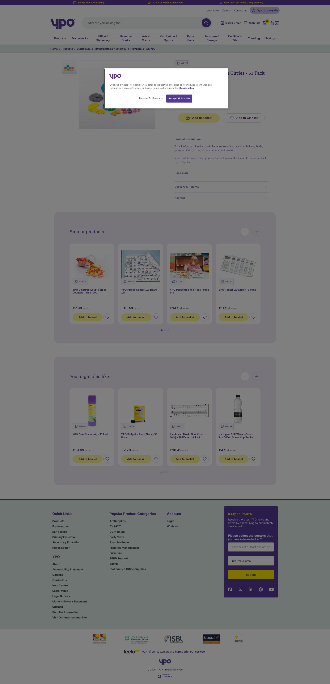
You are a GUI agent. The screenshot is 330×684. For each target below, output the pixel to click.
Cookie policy (186, 88)
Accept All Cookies (179, 98)
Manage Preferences (151, 98)
